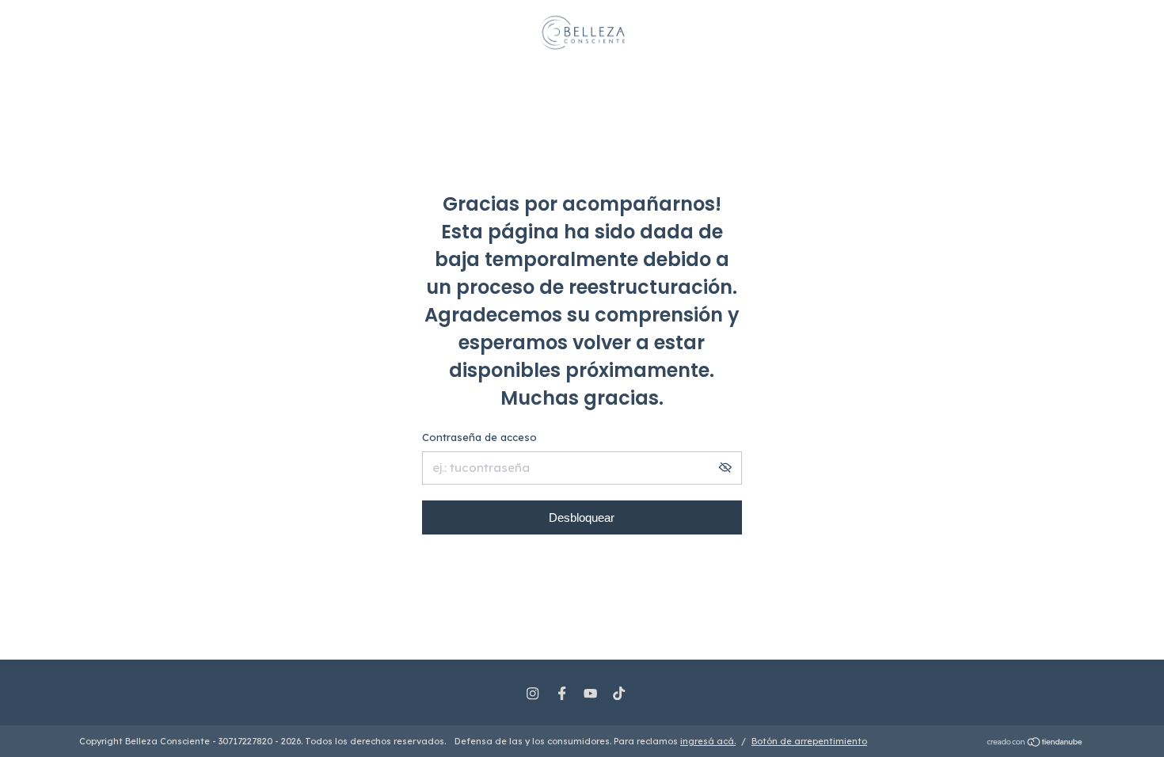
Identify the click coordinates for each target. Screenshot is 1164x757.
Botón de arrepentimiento (809, 741)
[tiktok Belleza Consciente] (619, 693)
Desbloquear (581, 517)
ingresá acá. (708, 741)
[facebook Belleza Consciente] (562, 693)
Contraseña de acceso (479, 437)
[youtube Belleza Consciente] (590, 693)
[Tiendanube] (1035, 743)
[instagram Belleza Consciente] (532, 693)
